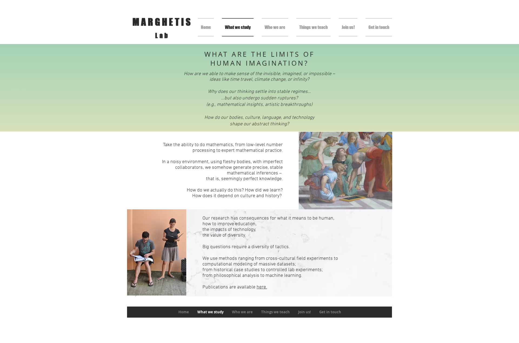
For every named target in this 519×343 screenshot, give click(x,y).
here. (262, 287)
